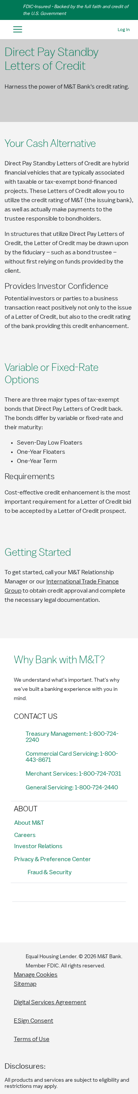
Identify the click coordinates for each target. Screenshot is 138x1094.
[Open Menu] (17, 29)
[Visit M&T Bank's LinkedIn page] (72, 920)
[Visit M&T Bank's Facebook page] (20, 920)
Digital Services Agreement (50, 1002)
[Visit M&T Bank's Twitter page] (55, 920)
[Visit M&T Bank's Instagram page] (38, 920)
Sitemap (25, 984)
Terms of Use (31, 1039)
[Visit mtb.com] (69, 30)
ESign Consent (33, 1021)
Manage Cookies (36, 975)
